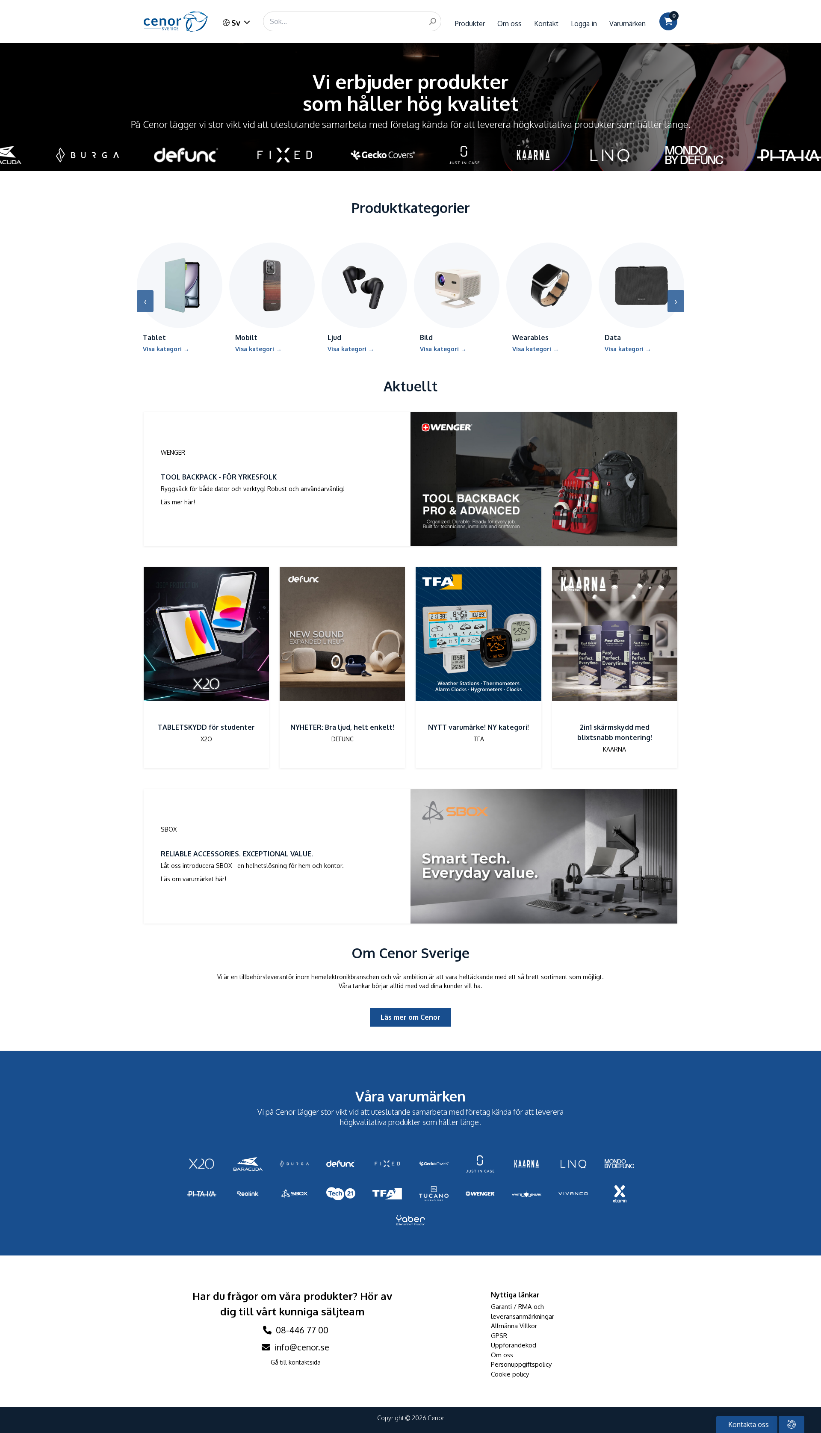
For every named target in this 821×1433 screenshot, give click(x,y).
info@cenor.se (300, 1347)
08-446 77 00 (301, 1329)
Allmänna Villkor (514, 1326)
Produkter (470, 23)
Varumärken (627, 23)
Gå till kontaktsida (296, 1362)
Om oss (509, 23)
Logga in (584, 23)
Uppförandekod (513, 1345)
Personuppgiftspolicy (521, 1364)
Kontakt (546, 23)
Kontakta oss (747, 1424)
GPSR (499, 1336)
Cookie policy (510, 1374)
